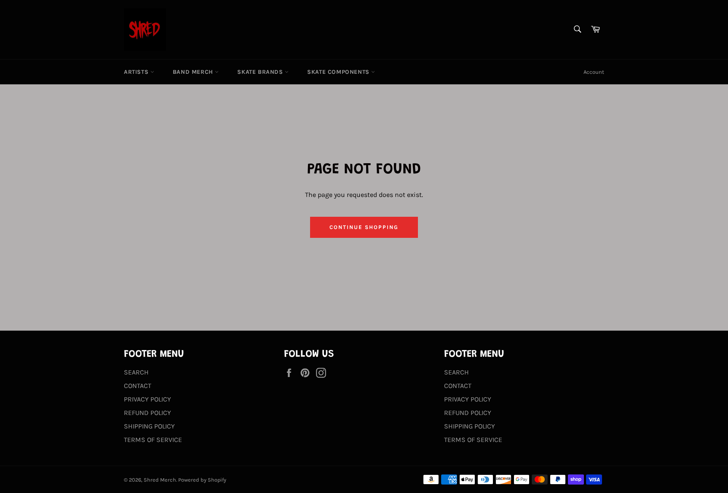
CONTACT (137, 386)
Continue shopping (363, 227)
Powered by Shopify (202, 480)
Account (593, 72)
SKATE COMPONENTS (339, 71)
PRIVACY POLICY (147, 399)
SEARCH (136, 372)
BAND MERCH (194, 71)
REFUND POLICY (147, 413)
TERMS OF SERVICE (153, 440)
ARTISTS (137, 71)
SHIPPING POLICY (149, 426)
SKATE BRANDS (261, 71)
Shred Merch (160, 480)
